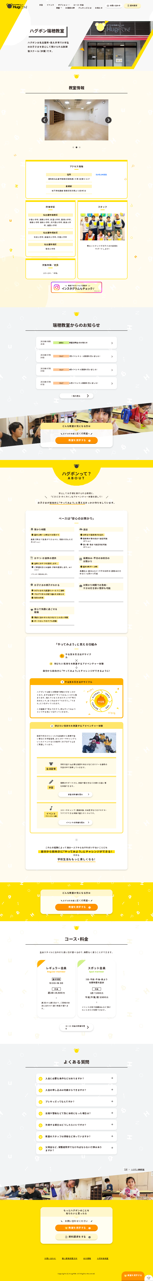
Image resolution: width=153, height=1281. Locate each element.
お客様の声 (70, 8)
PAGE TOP (148, 1278)
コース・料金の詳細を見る (75, 1027)
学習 (41, 5)
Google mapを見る (101, 174)
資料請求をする (77, 1236)
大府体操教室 (103, 1258)
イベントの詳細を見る (75, 822)
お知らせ (99, 8)
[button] (73, 147)
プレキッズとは (84, 8)
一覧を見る (76, 396)
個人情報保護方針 (69, 1258)
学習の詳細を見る (75, 794)
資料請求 (133, 5)
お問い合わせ (115, 5)
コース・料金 (78, 5)
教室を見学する (77, 440)
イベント (50, 5)
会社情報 (87, 1258)
